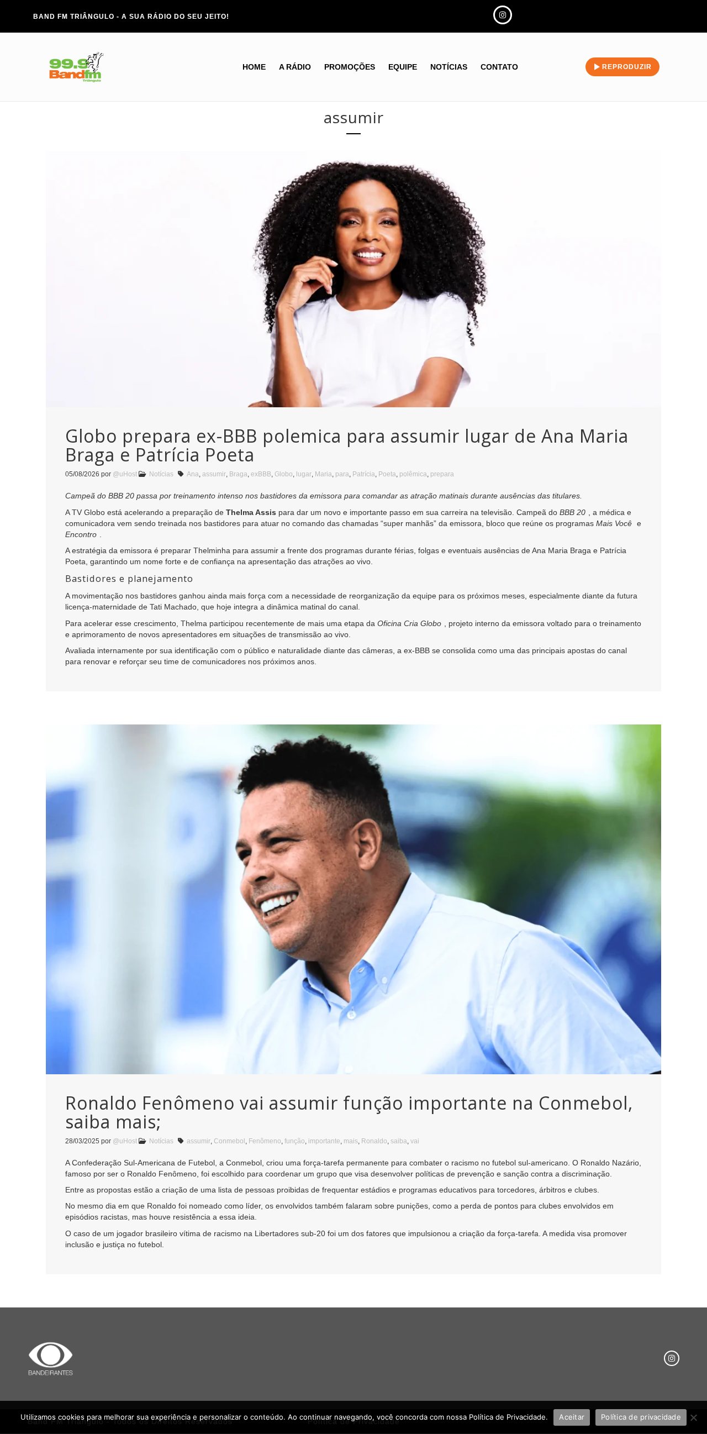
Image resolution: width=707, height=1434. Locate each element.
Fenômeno (265, 1141)
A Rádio (295, 66)
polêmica (413, 474)
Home (254, 66)
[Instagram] (671, 1358)
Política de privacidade (641, 1416)
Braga (238, 474)
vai (414, 1141)
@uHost (125, 474)
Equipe (402, 66)
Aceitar (571, 1416)
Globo (284, 474)
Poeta (387, 474)
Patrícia (363, 474)
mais (351, 1141)
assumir (214, 474)
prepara (442, 474)
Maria (323, 474)
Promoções (349, 66)
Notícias (448, 66)
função (294, 1141)
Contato (499, 66)
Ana (193, 474)
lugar (304, 474)
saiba (399, 1141)
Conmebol (229, 1141)
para (342, 474)
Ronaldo (374, 1141)
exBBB (261, 474)
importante (324, 1141)
